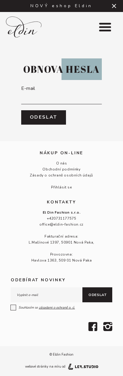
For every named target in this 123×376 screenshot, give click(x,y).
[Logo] (31, 26)
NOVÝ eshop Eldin (61, 6)
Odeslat (97, 294)
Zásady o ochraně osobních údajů (61, 175)
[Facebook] (92, 326)
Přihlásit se (61, 187)
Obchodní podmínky (61, 169)
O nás (61, 163)
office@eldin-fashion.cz (61, 224)
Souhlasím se (47, 307)
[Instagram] (107, 326)
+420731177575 (61, 218)
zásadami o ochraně (57, 307)
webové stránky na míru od (45, 366)
